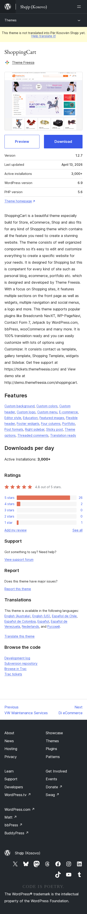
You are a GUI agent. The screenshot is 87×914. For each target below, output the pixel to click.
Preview (22, 141)
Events (51, 779)
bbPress (13, 825)
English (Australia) (17, 616)
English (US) (41, 616)
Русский (53, 626)
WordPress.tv (17, 795)
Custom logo (26, 412)
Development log (17, 658)
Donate (54, 787)
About (9, 733)
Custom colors (47, 406)
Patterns (53, 756)
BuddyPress (16, 833)
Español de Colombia (20, 621)
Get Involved (56, 771)
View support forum (18, 559)
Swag (52, 795)
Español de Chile (64, 616)
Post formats (13, 429)
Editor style (12, 418)
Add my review (15, 530)
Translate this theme (19, 636)
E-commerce (68, 412)
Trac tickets (13, 674)
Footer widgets (28, 423)
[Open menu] (80, 6)
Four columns (50, 423)
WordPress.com (19, 809)
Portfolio (68, 423)
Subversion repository (20, 663)
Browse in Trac (15, 669)
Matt (10, 817)
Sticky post (54, 429)
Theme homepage (18, 201)
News (9, 741)
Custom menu (47, 412)
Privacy (10, 756)
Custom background (19, 406)
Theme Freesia (23, 62)
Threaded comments (32, 435)
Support (10, 779)
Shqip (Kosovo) (27, 853)
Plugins (51, 748)
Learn (9, 771)
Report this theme (17, 589)
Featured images (51, 418)
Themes (10, 20)
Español (43, 621)
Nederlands (30, 626)
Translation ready (63, 435)
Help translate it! (43, 36)
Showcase (54, 733)
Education (30, 418)
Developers (13, 787)
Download (63, 141)
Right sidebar (34, 429)
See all (77, 530)
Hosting (10, 748)
